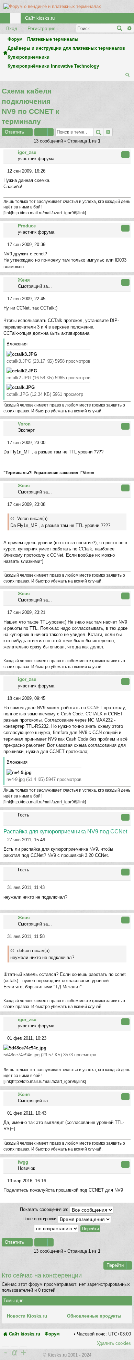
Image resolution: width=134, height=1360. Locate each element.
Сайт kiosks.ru (40, 18)
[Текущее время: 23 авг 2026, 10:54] (119, 75)
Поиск (119, 28)
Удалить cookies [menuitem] (114, 1343)
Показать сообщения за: (44, 1209)
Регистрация (41, 28)
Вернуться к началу (129, 214)
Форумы (17, 19)
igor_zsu (27, 152)
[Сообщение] (5, 171)
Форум (52, 1334)
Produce (27, 225)
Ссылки (6, 19)
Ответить (14, 132)
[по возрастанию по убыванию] (56, 1228)
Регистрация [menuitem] (130, 19)
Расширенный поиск (129, 28)
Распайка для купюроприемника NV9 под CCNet (65, 831)
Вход (11, 28)
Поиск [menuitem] (128, 76)
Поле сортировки (39, 1218)
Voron (24, 424)
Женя (24, 280)
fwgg (23, 1162)
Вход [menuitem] (120, 19)
